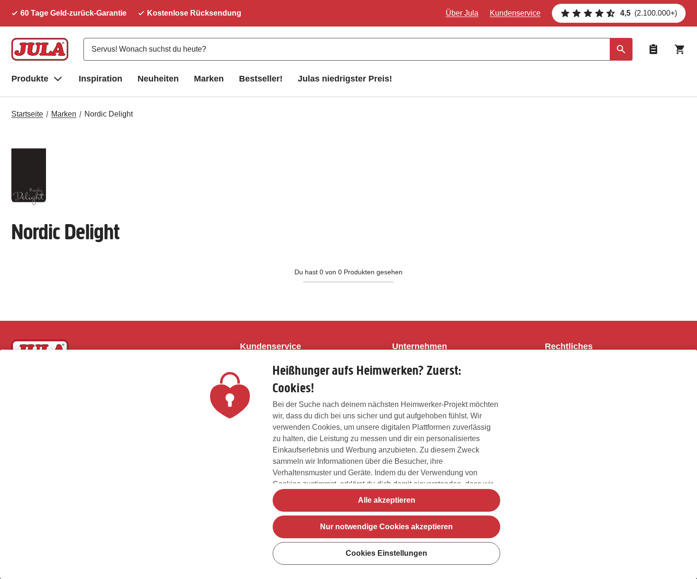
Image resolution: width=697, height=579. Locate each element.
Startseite (27, 114)
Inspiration (100, 78)
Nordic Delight (108, 114)
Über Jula (462, 13)
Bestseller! (261, 78)
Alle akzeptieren (386, 500)
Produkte (29, 78)
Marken (209, 78)
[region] (348, 464)
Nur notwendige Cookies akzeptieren (386, 527)
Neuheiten (158, 78)
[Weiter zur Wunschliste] (653, 49)
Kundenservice (515, 13)
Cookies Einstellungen (386, 553)
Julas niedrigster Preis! (345, 78)
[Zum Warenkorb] (680, 49)
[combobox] (358, 49)
